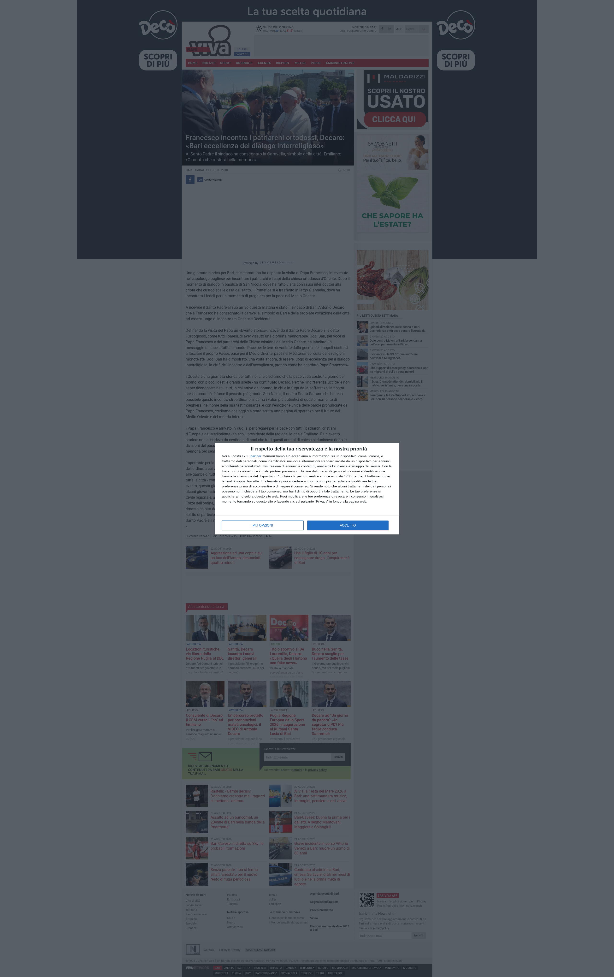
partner (255, 456)
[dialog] (307, 488)
